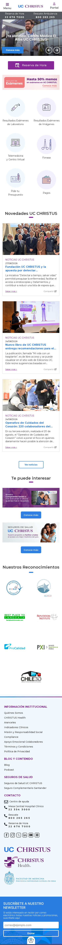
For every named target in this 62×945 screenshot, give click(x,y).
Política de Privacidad (17, 751)
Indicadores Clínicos (16, 727)
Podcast (9, 769)
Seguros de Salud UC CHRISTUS (23, 783)
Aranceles (10, 722)
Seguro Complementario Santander (25, 788)
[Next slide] (56, 50)
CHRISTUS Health (15, 717)
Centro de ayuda (19, 801)
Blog (7, 764)
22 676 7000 (14, 15)
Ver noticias (31, 464)
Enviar (31, 933)
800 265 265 (45, 15)
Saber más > (11, 291)
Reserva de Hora (34, 65)
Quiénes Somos (13, 712)
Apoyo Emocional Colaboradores (23, 741)
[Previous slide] (49, 50)
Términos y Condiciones (18, 746)
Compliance (11, 736)
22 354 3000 (19, 809)
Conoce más (13, 50)
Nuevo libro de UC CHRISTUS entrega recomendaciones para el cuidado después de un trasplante (29, 348)
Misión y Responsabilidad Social (23, 732)
